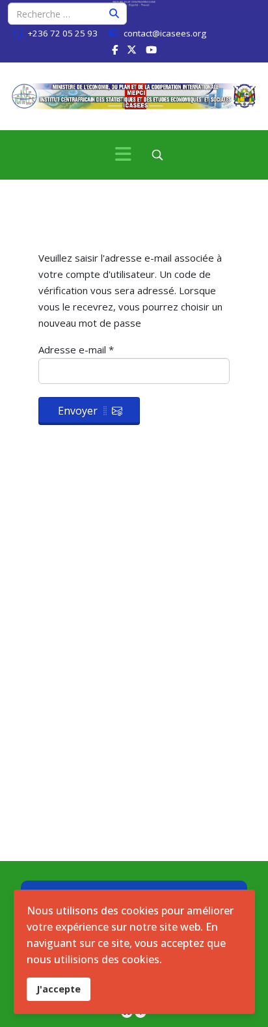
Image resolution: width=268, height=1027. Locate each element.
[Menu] (123, 155)
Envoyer (78, 411)
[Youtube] (151, 49)
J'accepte (58, 989)
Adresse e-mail (76, 349)
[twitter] (132, 49)
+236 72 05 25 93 (62, 33)
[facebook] (115, 49)
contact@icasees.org (165, 33)
